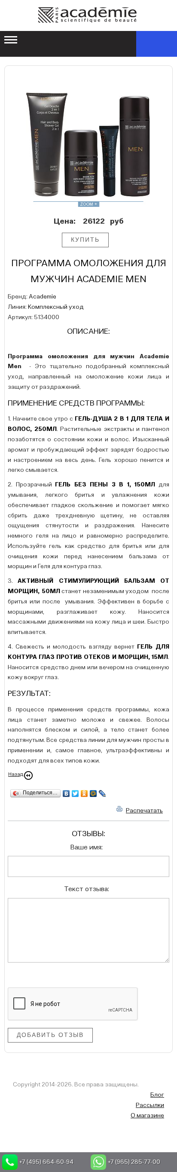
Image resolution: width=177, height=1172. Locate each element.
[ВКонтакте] (66, 793)
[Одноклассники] (84, 793)
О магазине (147, 1116)
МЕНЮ (11, 40)
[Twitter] (75, 793)
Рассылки (150, 1105)
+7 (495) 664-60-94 (46, 1162)
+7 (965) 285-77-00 (134, 1162)
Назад (15, 774)
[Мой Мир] (93, 793)
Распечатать (144, 811)
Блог (157, 1095)
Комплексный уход (56, 307)
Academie (42, 297)
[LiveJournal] (102, 793)
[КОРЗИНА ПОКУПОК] (156, 44)
